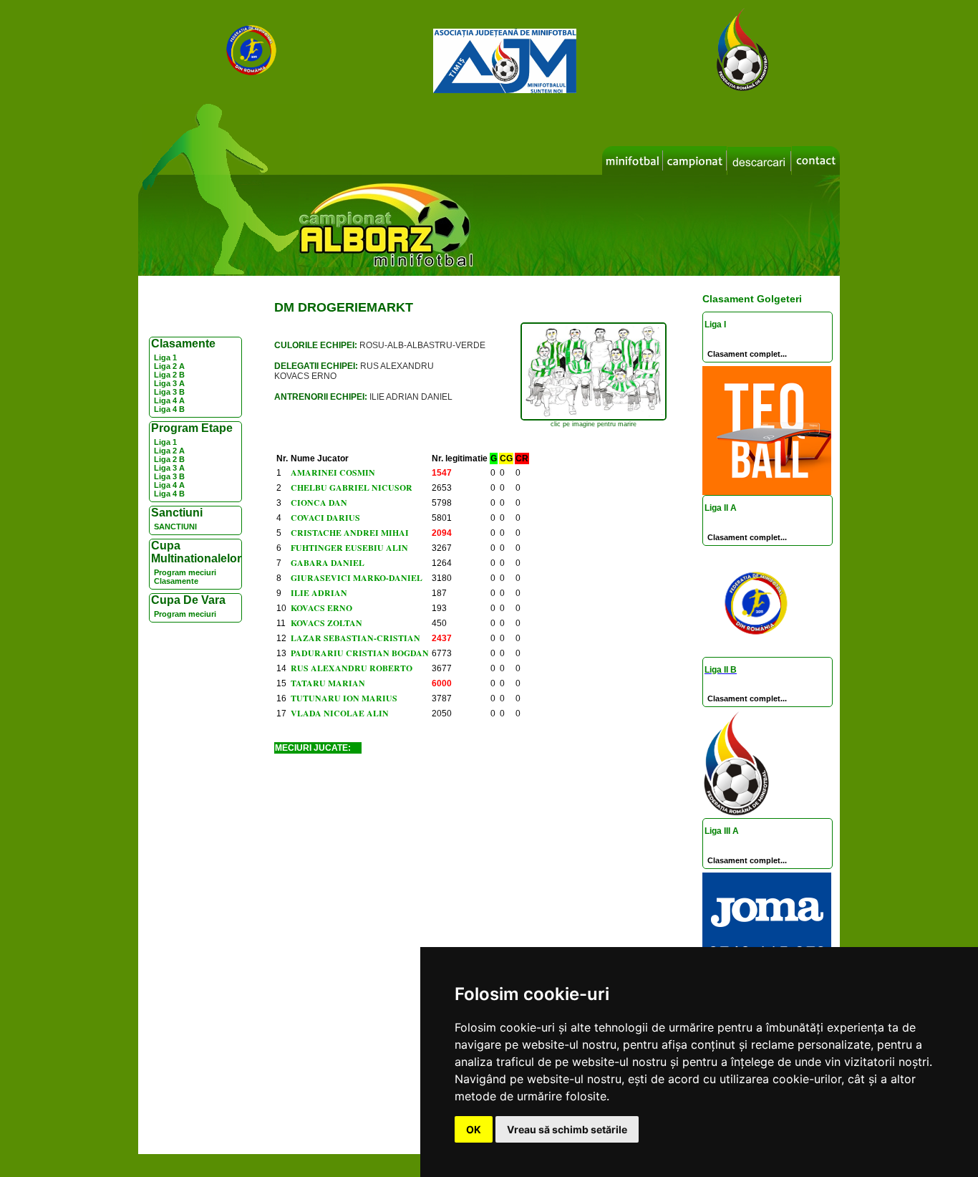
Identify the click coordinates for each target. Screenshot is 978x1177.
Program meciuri (185, 572)
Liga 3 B (169, 392)
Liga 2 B (169, 374)
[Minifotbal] (632, 160)
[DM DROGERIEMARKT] (594, 418)
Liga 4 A (169, 400)
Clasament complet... (747, 354)
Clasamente (176, 581)
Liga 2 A (169, 366)
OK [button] (473, 1129)
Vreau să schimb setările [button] (567, 1129)
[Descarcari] (759, 161)
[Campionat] (695, 160)
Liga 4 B (169, 409)
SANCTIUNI (175, 526)
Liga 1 (165, 357)
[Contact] (816, 160)
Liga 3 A (169, 383)
